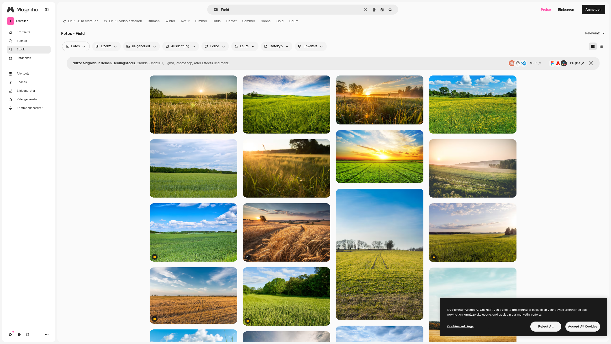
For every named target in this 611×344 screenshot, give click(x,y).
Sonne (266, 21)
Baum (293, 21)
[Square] (601, 46)
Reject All (545, 326)
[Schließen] (591, 63)
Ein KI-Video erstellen (125, 21)
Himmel (201, 21)
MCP (533, 63)
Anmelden (593, 9)
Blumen (154, 21)
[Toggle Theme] (28, 334)
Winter (170, 21)
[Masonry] (593, 46)
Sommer (248, 21)
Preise (546, 9)
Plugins (575, 63)
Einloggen (566, 9)
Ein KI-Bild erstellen (83, 21)
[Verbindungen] (10, 334)
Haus (217, 21)
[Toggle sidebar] (47, 9)
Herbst (231, 21)
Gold (280, 21)
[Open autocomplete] (214, 9)
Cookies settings (460, 326)
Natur (185, 21)
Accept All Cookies (582, 326)
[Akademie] (19, 334)
